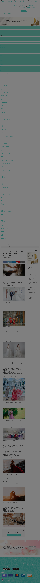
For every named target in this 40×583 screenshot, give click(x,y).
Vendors (25, 1)
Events (16, 559)
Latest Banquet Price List (7, 4)
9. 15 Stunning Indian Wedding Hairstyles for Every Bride (32, 282)
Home (3, 1)
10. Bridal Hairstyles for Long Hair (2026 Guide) (32, 283)
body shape (21, 485)
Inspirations (31, 5)
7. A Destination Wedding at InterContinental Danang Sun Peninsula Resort (32, 279)
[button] (1, 21)
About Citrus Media (30, 564)
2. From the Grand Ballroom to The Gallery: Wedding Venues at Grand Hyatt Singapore (32, 273)
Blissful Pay (4, 561)
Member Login (34, 9)
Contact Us (29, 559)
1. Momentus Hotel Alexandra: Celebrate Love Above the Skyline (32, 271)
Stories (15, 5)
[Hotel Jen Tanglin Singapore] (14, 519)
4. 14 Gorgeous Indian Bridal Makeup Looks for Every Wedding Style (32, 275)
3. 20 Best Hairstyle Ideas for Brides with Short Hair (32, 274)
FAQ (3, 559)
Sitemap (3, 563)
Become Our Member (24, 9)
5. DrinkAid (29, 298)
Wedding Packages (31, 7)
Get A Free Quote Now (14, 535)
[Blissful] (6, 569)
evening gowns (12, 478)
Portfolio (34, 3)
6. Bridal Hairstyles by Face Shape (32, 278)
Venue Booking (17, 3)
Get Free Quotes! (23, 11)
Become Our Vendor (6, 9)
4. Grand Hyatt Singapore (32, 297)
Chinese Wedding (23, 5)
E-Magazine (22, 7)
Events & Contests (33, 1)
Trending (6, 246)
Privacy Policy (29, 560)
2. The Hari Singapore (31, 293)
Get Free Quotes (18, 1)
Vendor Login (15, 9)
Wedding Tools (9, 1)
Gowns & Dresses (26, 3)
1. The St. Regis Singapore (32, 292)
